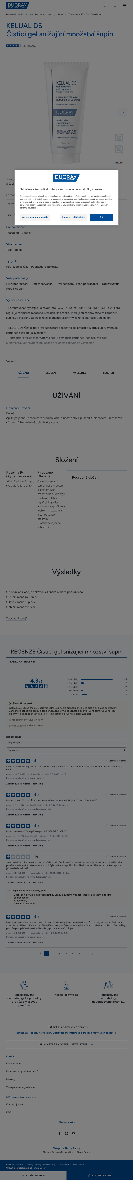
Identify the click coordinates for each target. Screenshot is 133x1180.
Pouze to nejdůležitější (73, 217)
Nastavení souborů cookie (35, 217)
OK (101, 217)
